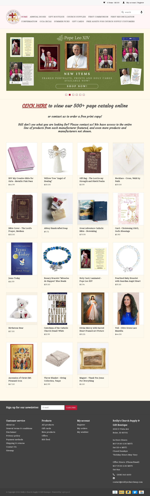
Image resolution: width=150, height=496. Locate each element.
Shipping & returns (15, 443)
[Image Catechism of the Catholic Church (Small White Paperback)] (57, 308)
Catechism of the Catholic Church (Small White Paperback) (56, 329)
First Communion (98, 17)
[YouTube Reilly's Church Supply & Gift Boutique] (136, 407)
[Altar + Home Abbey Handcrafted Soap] (57, 208)
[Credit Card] (141, 492)
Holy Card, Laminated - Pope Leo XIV (91, 279)
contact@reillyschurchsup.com (128, 482)
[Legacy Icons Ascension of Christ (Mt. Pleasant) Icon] (21, 358)
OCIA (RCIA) (46, 21)
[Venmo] (134, 492)
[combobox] (132, 12)
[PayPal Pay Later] (128, 492)
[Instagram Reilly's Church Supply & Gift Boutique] (141, 407)
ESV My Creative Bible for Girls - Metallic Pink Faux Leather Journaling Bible (20, 180)
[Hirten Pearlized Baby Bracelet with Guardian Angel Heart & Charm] (128, 258)
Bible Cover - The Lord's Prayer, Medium (20, 229)
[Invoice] (114, 492)
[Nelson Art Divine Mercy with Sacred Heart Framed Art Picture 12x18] (92, 308)
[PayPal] (121, 492)
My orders (82, 428)
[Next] (138, 63)
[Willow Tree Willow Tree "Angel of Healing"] (57, 158)
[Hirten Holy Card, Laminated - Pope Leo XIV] (92, 258)
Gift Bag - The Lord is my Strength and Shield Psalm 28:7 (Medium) (92, 180)
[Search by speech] (141, 12)
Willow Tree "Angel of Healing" (54, 179)
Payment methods (14, 439)
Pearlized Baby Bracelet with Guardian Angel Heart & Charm (127, 280)
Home (24, 17)
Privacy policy (13, 436)
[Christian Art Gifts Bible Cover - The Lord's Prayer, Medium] (21, 208)
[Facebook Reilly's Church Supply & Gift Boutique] (125, 407)
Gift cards (78, 21)
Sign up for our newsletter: (22, 407)
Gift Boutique (56, 17)
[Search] (122, 12)
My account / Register (135, 3)
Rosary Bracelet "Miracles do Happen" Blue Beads (56, 279)
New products (48, 432)
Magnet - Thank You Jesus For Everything (92, 379)
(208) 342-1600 (124, 475)
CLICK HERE (34, 106)
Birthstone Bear (15, 328)
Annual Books (38, 17)
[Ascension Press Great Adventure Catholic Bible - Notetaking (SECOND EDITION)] (92, 208)
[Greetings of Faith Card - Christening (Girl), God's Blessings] (128, 208)
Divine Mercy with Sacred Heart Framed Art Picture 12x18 (92, 329)
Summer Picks (62, 21)
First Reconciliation (122, 17)
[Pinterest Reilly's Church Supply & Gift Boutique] (131, 407)
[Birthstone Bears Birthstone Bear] (21, 308)
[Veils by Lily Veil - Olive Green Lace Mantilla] (128, 308)
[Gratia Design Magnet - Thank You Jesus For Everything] (92, 358)
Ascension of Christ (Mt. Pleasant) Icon (19, 379)
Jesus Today (14, 278)
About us (10, 425)
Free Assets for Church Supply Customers (110, 21)
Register (81, 425)
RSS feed (46, 439)
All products (48, 425)
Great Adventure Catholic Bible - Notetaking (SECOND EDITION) (92, 230)
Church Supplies (76, 17)
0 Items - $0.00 (113, 3)
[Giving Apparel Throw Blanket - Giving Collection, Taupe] (57, 358)
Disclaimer (11, 432)
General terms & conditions (19, 428)
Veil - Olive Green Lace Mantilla (126, 329)
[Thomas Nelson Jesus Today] (21, 258)
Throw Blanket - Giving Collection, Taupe (55, 379)
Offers (45, 436)
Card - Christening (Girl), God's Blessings (127, 229)
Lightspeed (66, 492)
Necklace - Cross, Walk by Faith (127, 179)
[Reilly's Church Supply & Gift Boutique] (13, 17)
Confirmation (29, 21)
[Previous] (12, 63)
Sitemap (10, 450)
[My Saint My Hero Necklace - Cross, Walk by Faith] (128, 158)
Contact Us (11, 447)
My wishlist (82, 432)
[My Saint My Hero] (75, 62)
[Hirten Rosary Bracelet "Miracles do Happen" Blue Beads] (57, 258)
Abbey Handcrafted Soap (56, 228)
